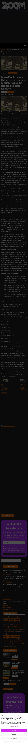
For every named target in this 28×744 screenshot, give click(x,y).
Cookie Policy (6, 741)
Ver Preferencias (14, 738)
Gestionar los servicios (14, 726)
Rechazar (14, 734)
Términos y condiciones (19, 741)
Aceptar (14, 730)
